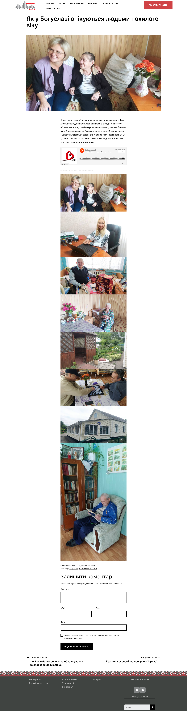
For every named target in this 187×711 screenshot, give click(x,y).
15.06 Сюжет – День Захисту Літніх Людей (82, 170)
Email (99, 608)
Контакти (92, 4)
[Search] (152, 707)
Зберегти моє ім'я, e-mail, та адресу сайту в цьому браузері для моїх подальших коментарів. (91, 637)
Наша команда (53, 9)
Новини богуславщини (88, 568)
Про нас (62, 4)
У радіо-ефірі (68, 683)
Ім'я (62, 608)
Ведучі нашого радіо (39, 683)
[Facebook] (137, 690)
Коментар (65, 589)
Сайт (62, 621)
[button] (158, 5)
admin (92, 565)
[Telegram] (143, 690)
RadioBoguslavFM (65, 170)
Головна (50, 4)
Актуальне (73, 568)
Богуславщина (77, 4)
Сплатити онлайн (110, 4)
